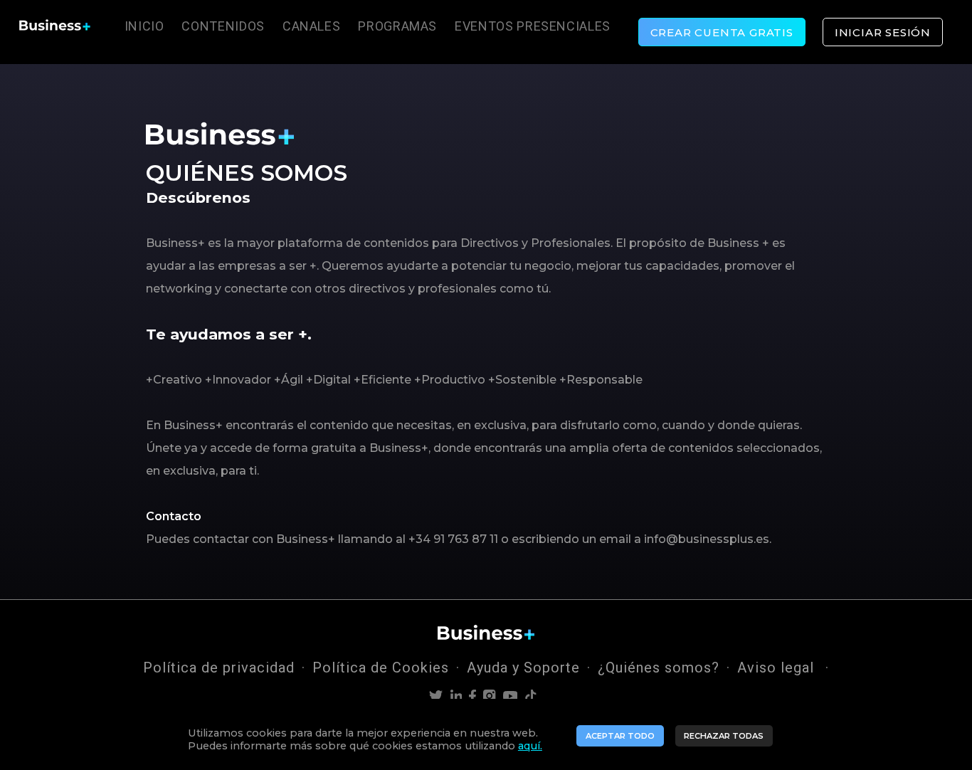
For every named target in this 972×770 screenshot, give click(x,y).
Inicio (144, 26)
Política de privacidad (219, 667)
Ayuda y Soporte (523, 667)
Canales (311, 26)
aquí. (530, 745)
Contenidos (222, 26)
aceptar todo (620, 736)
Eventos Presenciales (533, 26)
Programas (397, 26)
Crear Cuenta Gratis (721, 32)
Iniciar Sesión (883, 32)
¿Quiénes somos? (658, 667)
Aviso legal (777, 667)
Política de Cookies (380, 667)
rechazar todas (724, 736)
